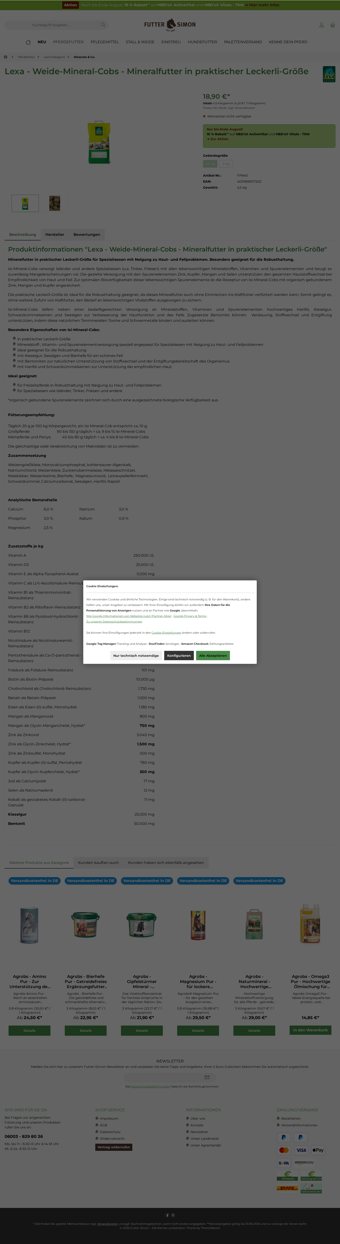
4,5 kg (210, 164)
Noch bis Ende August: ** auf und (171, 5)
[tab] (23, 234)
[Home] (32, 42)
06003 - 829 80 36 (24, 1136)
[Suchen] (103, 25)
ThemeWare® (210, 1228)
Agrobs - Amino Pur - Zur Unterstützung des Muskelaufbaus (29, 981)
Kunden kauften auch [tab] (98, 862)
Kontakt (197, 1125)
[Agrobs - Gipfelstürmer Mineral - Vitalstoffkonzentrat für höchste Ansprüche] (142, 924)
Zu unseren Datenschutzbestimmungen (114, 621)
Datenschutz (110, 1132)
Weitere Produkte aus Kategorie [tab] (39, 862)
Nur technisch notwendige (136, 655)
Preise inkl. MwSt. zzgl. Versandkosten (229, 108)
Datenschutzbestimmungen (150, 1086)
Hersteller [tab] (54, 234)
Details (29, 1031)
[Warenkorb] (331, 25)
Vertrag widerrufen (114, 1147)
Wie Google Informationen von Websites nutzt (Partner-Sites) (128, 615)
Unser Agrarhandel (206, 1145)
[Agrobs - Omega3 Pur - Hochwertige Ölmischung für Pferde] (310, 924)
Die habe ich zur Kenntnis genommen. (172, 1086)
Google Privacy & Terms (189, 615)
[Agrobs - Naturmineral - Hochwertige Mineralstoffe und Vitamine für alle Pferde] (254, 924)
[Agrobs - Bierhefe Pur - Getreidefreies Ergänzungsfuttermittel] (86, 924)
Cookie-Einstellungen (166, 632)
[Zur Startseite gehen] (170, 25)
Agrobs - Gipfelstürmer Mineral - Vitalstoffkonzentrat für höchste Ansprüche (142, 981)
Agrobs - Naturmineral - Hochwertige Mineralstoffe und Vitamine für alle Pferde (254, 981)
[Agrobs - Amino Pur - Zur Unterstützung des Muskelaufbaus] (29, 924)
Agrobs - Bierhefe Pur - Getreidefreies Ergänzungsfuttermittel (86, 981)
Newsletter (199, 1132)
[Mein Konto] (322, 25)
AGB (103, 1125)
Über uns (198, 1118)
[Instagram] (173, 1215)
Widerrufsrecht (112, 1138)
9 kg (226, 164)
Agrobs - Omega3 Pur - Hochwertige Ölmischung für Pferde (310, 981)
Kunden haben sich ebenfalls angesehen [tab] (166, 862)
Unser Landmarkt (205, 1138)
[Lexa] (329, 74)
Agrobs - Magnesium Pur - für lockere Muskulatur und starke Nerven (198, 981)
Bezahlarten (291, 1118)
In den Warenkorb (310, 1030)
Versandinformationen (299, 1125)
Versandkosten (107, 1224)
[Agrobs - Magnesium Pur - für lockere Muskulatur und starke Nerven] (198, 924)
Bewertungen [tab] (87, 234)
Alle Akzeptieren (213, 655)
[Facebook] (167, 1215)
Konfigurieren (179, 655)
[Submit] (207, 1077)
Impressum (109, 1118)
